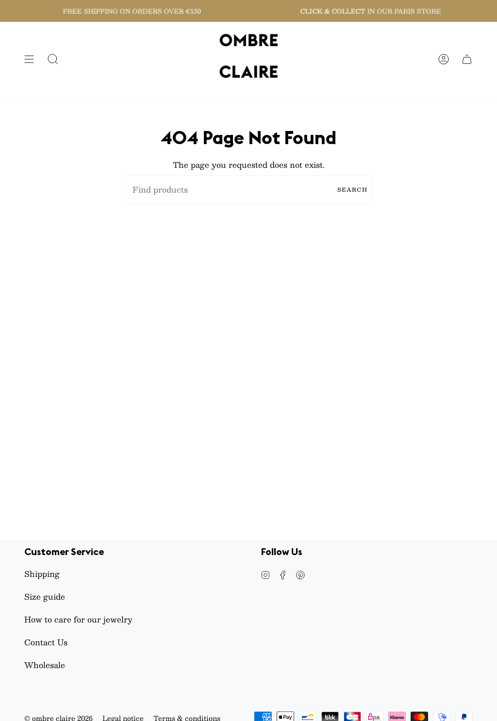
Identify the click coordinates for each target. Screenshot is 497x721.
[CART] (467, 59)
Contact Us (45, 642)
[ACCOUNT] (443, 59)
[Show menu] (29, 59)
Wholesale (44, 665)
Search (352, 189)
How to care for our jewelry (78, 619)
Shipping (42, 573)
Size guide (44, 596)
